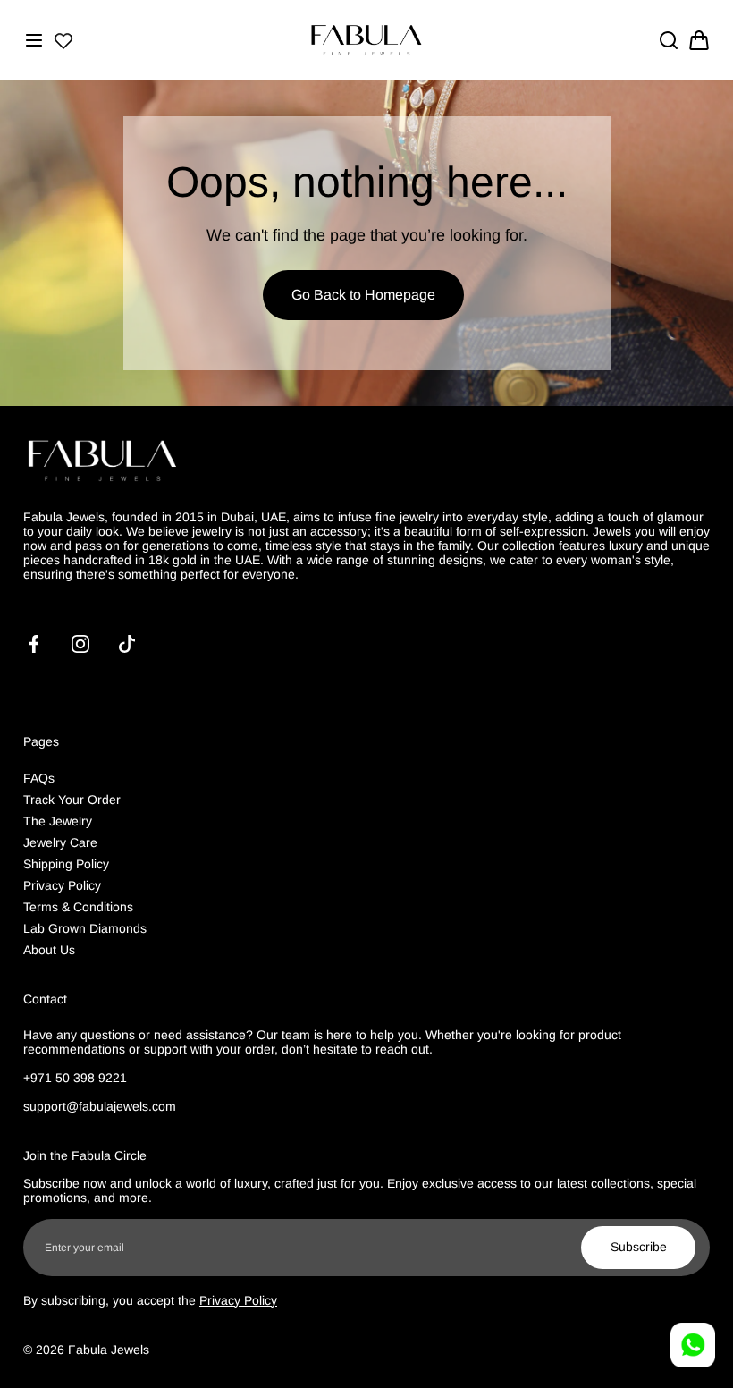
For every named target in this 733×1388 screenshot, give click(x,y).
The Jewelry (57, 821)
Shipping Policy (66, 864)
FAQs (39, 778)
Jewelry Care (60, 842)
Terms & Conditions (78, 907)
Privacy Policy (62, 885)
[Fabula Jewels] (366, 39)
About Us (49, 950)
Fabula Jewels (108, 1349)
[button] (34, 40)
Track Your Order (72, 799)
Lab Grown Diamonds (85, 928)
